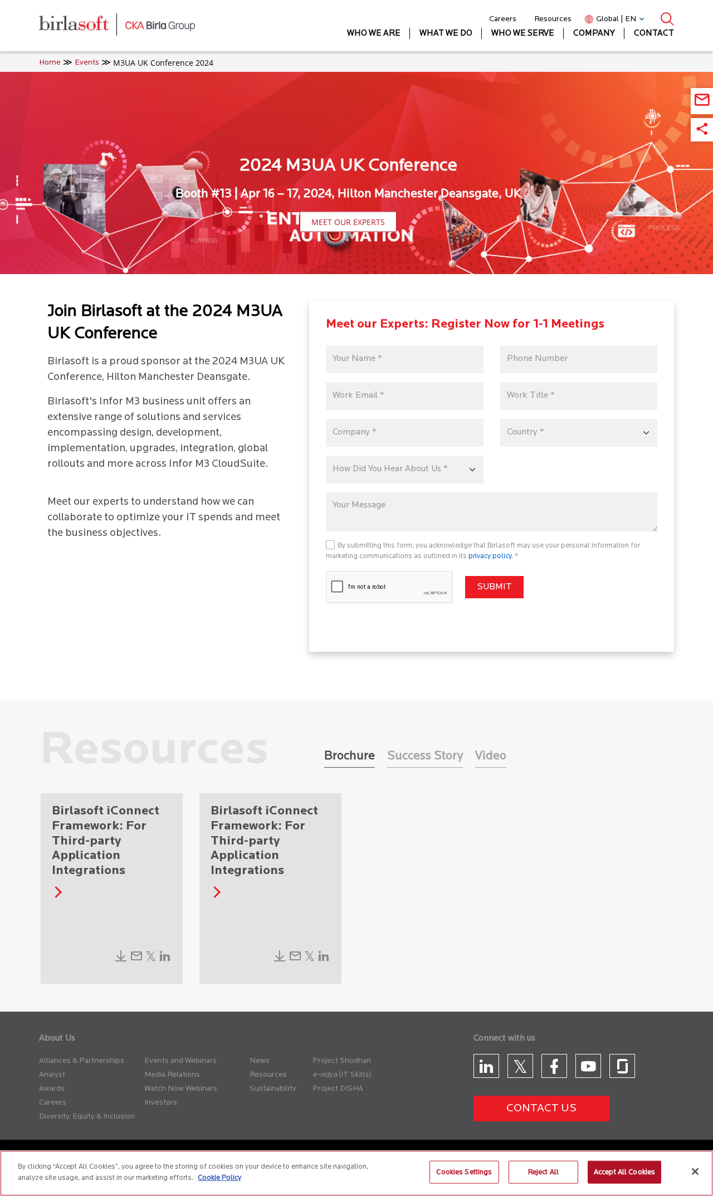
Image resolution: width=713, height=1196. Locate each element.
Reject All (543, 1172)
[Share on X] (150, 959)
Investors (160, 1103)
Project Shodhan (341, 1061)
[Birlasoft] (82, 26)
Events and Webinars (180, 1061)
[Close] (695, 1171)
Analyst (52, 1075)
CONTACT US (541, 1108)
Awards (52, 1089)
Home (50, 62)
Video (490, 756)
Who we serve (522, 34)
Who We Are (374, 34)
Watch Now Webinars (180, 1089)
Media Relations (172, 1075)
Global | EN (616, 19)
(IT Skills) (355, 1075)
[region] (356, 1173)
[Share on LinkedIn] (165, 959)
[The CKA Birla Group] (160, 25)
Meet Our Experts (348, 222)
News (260, 1061)
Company (594, 34)
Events (87, 62)
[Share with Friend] (136, 959)
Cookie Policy (219, 1177)
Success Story (425, 756)
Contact (654, 34)
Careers (502, 19)
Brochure (349, 756)
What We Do (445, 34)
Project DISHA (337, 1089)
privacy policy (489, 556)
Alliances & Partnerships (81, 1061)
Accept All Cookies (624, 1172)
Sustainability (273, 1089)
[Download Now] (121, 959)
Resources (553, 19)
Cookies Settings (464, 1172)
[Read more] (56, 895)
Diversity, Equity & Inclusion (87, 1116)
